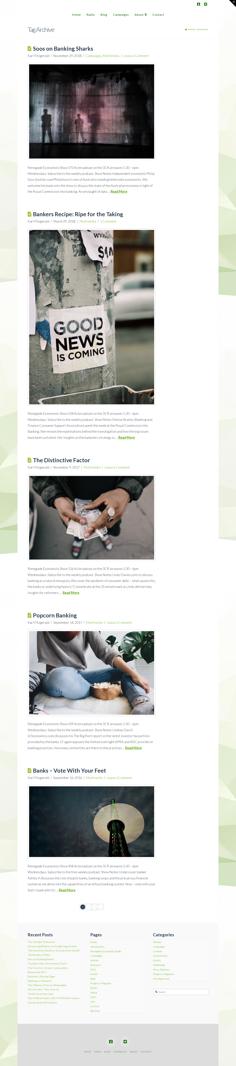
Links (93, 997)
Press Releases (161, 969)
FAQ (93, 969)
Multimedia (111, 56)
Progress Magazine (100, 983)
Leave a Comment (136, 56)
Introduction (97, 946)
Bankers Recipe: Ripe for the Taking (78, 214)
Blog (92, 978)
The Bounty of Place (39, 954)
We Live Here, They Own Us (43, 989)
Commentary (160, 955)
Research (95, 965)
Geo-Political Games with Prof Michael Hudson (53, 998)
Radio (97, 1051)
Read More (119, 191)
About (93, 992)
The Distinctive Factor (61, 460)
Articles (94, 960)
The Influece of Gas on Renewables (47, 985)
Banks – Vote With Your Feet (69, 770)
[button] (232, 3)
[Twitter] (206, 4)
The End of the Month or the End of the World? (54, 950)
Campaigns (93, 56)
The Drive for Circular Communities (48, 967)
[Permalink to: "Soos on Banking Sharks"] (91, 111)
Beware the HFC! (37, 972)
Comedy (157, 951)
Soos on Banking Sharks (63, 48)
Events (94, 974)
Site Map (95, 1010)
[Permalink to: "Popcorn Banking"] (91, 673)
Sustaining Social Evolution (42, 1002)
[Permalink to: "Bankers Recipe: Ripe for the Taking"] (91, 317)
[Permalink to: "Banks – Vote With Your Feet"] (91, 821)
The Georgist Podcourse (41, 941)
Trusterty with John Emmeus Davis (47, 963)
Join (92, 1001)
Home (93, 942)
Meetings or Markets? (40, 980)
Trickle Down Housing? (40, 993)
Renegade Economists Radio (106, 951)
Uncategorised (161, 978)
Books (94, 987)
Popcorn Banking (55, 615)
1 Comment (108, 221)
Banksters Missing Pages (41, 976)
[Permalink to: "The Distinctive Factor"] (91, 518)
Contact (94, 1006)
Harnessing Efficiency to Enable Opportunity (52, 946)
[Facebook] (199, 4)
